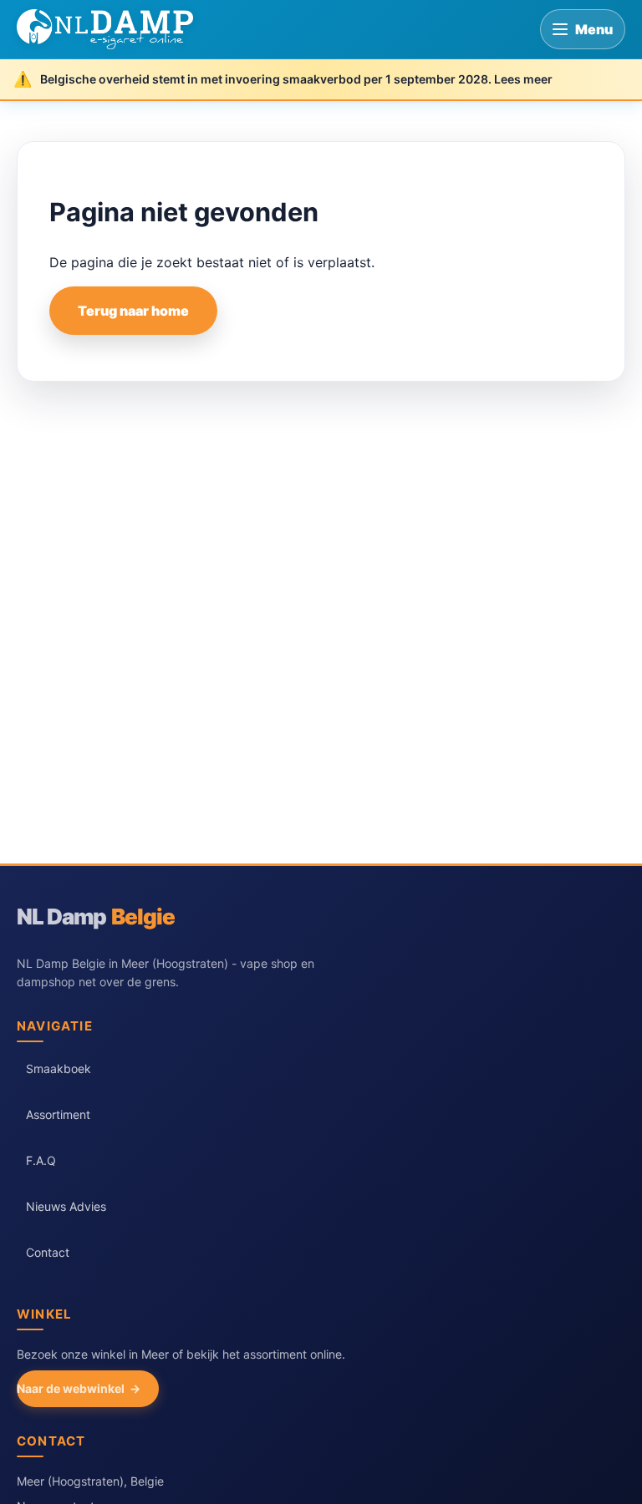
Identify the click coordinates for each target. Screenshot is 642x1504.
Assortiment (58, 1114)
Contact (47, 1252)
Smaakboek (58, 1068)
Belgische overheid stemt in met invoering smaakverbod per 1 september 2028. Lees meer (296, 79)
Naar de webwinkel (71, 1388)
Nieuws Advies (66, 1206)
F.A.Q (41, 1160)
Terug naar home (133, 310)
